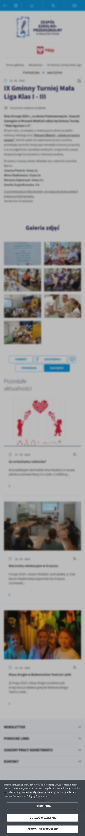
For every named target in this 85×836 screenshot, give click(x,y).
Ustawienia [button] (42, 806)
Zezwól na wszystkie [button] (42, 829)
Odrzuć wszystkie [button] (42, 818)
